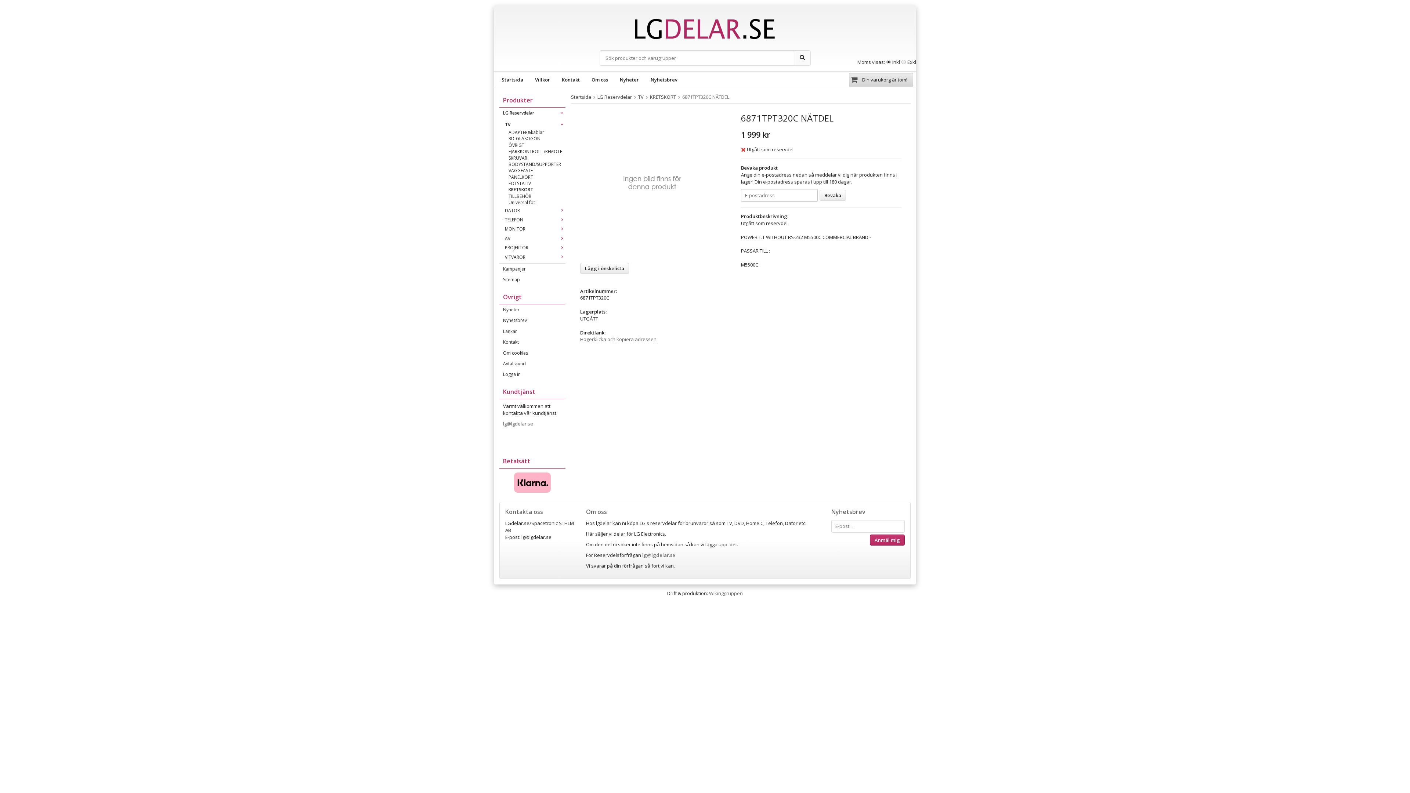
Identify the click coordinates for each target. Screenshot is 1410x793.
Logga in (512, 374)
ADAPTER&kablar (526, 132)
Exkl (911, 62)
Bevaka (832, 195)
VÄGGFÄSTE (521, 170)
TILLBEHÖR (520, 196)
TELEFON (514, 220)
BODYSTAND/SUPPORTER (535, 164)
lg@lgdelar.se (518, 423)
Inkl (896, 62)
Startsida (512, 79)
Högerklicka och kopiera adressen (618, 339)
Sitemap (511, 279)
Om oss (600, 79)
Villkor (542, 79)
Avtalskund (514, 364)
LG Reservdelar (518, 113)
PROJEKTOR (516, 248)
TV (507, 125)
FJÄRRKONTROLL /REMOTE (535, 151)
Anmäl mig (887, 540)
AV (507, 238)
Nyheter (629, 79)
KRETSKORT (521, 190)
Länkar (510, 331)
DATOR (512, 210)
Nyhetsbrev (664, 79)
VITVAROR (515, 257)
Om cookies (515, 353)
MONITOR (515, 229)
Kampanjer (514, 269)
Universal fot (522, 202)
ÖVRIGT (516, 145)
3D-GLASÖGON (524, 138)
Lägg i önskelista (604, 268)
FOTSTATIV (520, 183)
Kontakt (571, 79)
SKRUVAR (518, 158)
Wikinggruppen (726, 593)
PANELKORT (521, 177)
